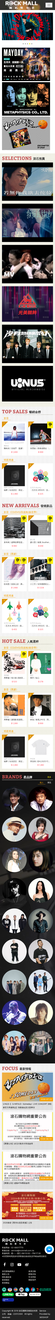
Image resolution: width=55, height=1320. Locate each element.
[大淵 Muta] (14, 951)
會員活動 (32, 1271)
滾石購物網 (21, 5)
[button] (49, 5)
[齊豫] (40, 829)
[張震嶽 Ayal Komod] (14, 829)
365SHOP (43, 1317)
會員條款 (5, 1280)
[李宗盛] (14, 1012)
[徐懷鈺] (40, 859)
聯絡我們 (32, 1280)
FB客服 (49, 1249)
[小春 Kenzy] (40, 920)
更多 (49, 777)
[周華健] (14, 798)
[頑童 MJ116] (14, 920)
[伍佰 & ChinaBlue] (40, 1012)
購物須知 (32, 1274)
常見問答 (32, 1277)
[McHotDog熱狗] (14, 890)
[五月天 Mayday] (14, 1043)
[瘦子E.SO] (40, 951)
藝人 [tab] (42, 782)
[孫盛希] (40, 890)
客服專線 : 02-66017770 (12, 1247)
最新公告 (5, 1274)
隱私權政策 (6, 1277)
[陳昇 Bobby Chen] (40, 798)
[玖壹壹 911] (40, 1043)
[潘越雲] (14, 859)
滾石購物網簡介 (8, 1271)
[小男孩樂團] (40, 982)
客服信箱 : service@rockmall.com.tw (18, 1250)
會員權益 (5, 1283)
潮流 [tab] (49, 782)
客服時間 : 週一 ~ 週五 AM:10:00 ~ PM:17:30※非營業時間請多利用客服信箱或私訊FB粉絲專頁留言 (24, 1254)
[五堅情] (14, 982)
